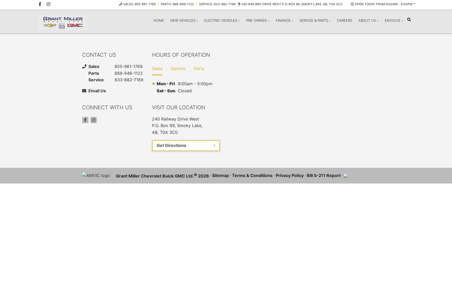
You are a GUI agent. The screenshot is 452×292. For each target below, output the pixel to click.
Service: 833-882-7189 (217, 4)
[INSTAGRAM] (48, 4)
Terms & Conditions (252, 175)
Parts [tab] (199, 68)
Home (159, 20)
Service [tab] (178, 68)
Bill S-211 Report (324, 175)
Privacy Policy (290, 175)
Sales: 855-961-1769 (139, 4)
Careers (344, 20)
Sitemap (220, 175)
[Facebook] (85, 120)
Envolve (392, 20)
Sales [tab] (157, 68)
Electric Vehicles (220, 20)
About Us (367, 20)
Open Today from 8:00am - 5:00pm (384, 4)
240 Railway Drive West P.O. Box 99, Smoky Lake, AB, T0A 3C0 (291, 4)
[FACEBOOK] (40, 4)
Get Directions (171, 145)
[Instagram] (94, 120)
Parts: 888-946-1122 (177, 4)
